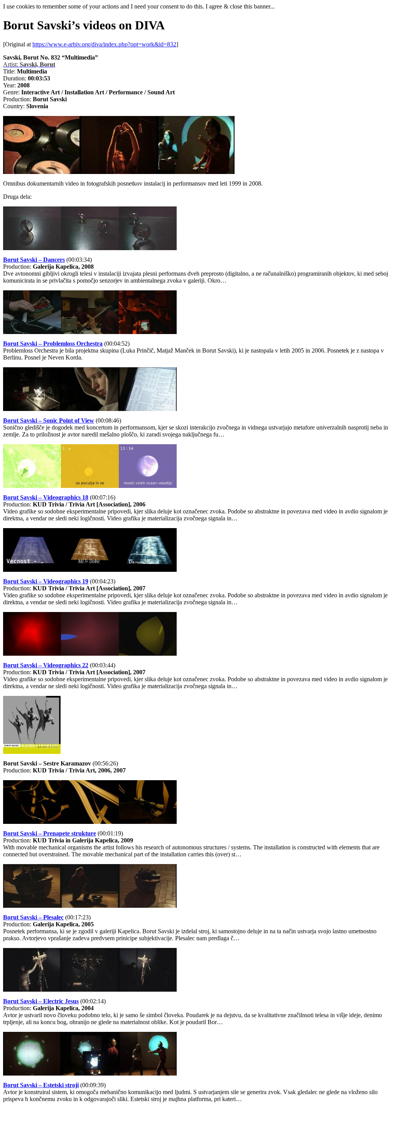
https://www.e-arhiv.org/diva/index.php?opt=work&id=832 (104, 44)
